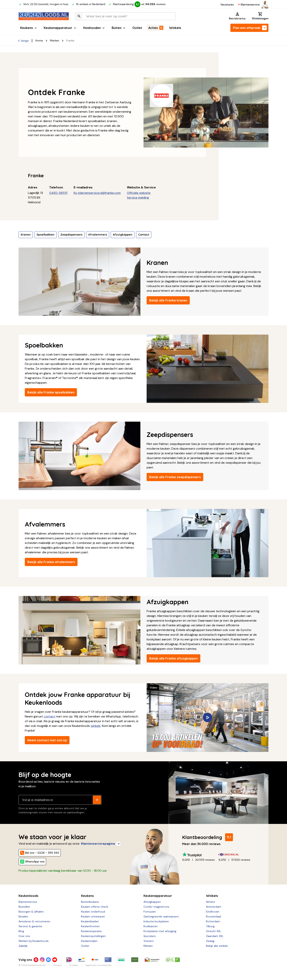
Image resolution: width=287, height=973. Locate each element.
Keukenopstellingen (93, 936)
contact (49, 716)
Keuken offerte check (94, 906)
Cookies (73, 965)
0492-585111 (58, 193)
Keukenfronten (90, 926)
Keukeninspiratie (91, 931)
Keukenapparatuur (58, 28)
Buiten (116, 28)
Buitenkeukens (90, 902)
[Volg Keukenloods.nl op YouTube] (54, 959)
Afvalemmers (97, 234)
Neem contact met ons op (47, 740)
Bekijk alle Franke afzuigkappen (173, 658)
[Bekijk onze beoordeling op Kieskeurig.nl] (236, 854)
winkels (96, 726)
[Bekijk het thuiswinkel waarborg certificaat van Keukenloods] (152, 959)
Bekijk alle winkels (217, 946)
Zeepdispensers (71, 234)
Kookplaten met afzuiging (160, 931)
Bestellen (24, 906)
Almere (210, 902)
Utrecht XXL (213, 931)
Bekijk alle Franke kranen (168, 300)
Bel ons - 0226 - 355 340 (42, 852)
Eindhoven (212, 911)
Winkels (175, 28)
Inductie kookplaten (156, 921)
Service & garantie (30, 926)
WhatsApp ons (35, 861)
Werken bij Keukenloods (34, 941)
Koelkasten (151, 926)
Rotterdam (213, 921)
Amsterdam (213, 906)
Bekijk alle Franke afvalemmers (51, 562)
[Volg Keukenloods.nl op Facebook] (48, 959)
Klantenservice (250, 4)
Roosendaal (213, 916)
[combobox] (125, 16)
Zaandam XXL (214, 936)
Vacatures (227, 4)
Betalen (23, 916)
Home (39, 40)
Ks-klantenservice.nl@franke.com (97, 193)
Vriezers (149, 941)
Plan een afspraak (246, 28)
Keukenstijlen (89, 941)
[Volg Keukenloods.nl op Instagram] (42, 959)
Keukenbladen (90, 921)
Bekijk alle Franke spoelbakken (50, 392)
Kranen (26, 234)
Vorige (25, 40)
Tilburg (210, 926)
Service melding (138, 197)
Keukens (26, 28)
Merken (54, 40)
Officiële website (139, 193)
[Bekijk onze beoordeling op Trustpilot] (200, 854)
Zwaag (210, 941)
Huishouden (92, 28)
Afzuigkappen (122, 234)
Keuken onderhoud (93, 911)
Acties (153, 28)
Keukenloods (28, 895)
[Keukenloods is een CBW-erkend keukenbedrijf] (173, 959)
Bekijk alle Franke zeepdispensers (175, 477)
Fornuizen (150, 911)
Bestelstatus (237, 18)
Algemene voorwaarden (98, 965)
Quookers (150, 936)
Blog (21, 931)
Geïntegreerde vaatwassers (161, 916)
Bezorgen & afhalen (31, 911)
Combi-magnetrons (156, 906)
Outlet (137, 28)
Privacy (57, 965)
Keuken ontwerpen (93, 916)
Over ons (24, 936)
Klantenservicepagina (98, 844)
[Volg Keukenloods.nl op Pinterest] (36, 959)
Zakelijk (23, 946)
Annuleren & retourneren (34, 921)
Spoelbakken (45, 234)
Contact (143, 234)
